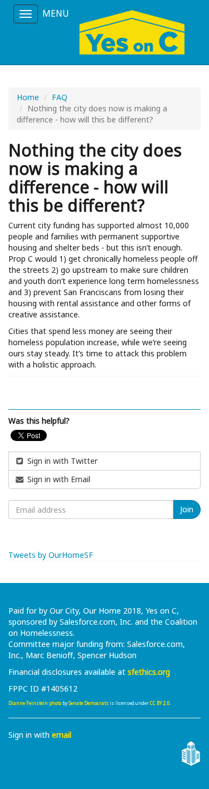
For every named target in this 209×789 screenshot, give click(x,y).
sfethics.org (149, 672)
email (61, 734)
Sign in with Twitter (61, 460)
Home (28, 97)
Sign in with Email (57, 479)
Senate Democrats (89, 703)
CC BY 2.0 (160, 703)
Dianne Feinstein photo (34, 703)
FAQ (59, 97)
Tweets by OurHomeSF (50, 555)
